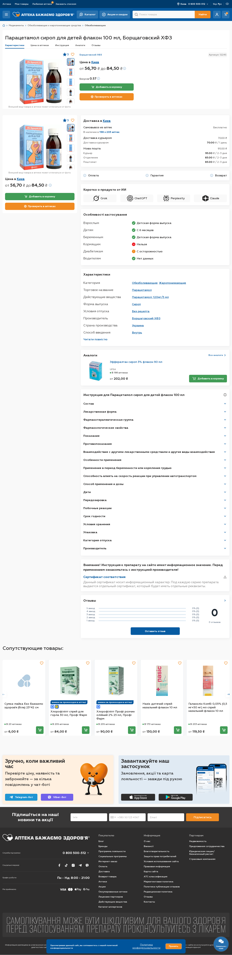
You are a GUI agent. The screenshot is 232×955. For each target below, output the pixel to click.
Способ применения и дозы (103, 484)
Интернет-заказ (107, 861)
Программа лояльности (112, 851)
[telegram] (80, 865)
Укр (215, 4)
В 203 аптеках (198, 724)
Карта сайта (151, 871)
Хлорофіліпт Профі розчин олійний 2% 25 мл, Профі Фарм (115, 715)
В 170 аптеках (152, 724)
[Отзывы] (225, 600)
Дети (87, 492)
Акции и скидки (117, 14)
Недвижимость (197, 841)
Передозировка (95, 500)
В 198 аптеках (120, 372)
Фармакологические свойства (105, 428)
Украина (138, 325)
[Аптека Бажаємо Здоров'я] (4, 25)
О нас (147, 841)
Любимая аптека (42, 3)
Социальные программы (112, 856)
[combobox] (112, 817)
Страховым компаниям (202, 859)
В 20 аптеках (14, 724)
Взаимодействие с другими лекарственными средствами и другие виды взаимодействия (149, 452)
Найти (203, 14)
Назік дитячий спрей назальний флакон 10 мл (160, 705)
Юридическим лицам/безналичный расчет (201, 853)
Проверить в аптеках (108, 96)
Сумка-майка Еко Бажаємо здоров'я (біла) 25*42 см (23, 705)
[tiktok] (66, 865)
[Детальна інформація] (84, 175)
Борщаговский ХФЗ (91, 54)
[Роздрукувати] (225, 395)
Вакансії (149, 846)
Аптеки (7, 4)
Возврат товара (107, 876)
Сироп (136, 304)
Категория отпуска (97, 540)
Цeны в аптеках (40, 45)
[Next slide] (228, 694)
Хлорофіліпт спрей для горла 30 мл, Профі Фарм (69, 713)
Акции (102, 886)
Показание (91, 436)
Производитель (94, 548)
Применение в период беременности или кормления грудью (127, 468)
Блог (101, 841)
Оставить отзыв (155, 631)
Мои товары (22, 4)
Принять (173, 946)
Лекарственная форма (100, 411)
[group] (41, 81)
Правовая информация (157, 866)
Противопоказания (97, 444)
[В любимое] (72, 54)
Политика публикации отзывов (162, 886)
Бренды (102, 846)
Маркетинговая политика (158, 881)
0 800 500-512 (196, 4)
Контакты (149, 901)
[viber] (87, 865)
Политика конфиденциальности (146, 946)
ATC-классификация (155, 876)
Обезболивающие (145, 283)
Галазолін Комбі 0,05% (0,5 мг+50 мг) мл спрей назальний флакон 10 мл (207, 707)
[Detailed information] (124, 68)
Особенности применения (102, 460)
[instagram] (73, 865)
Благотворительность (156, 851)
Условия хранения (96, 524)
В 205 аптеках (60, 724)
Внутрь (137, 332)
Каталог (90, 14)
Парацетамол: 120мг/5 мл (150, 297)
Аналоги (80, 45)
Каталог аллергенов (110, 907)
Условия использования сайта (161, 861)
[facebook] (59, 865)
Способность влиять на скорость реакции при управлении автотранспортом (139, 476)
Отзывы (96, 45)
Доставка (104, 871)
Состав (88, 403)
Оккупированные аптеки (112, 891)
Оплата (102, 866)
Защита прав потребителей (160, 856)
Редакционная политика (158, 891)
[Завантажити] (225, 577)
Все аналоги (215, 355)
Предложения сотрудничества (206, 846)
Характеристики (14, 45)
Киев (183, 4)
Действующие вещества (112, 901)
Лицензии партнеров (110, 896)
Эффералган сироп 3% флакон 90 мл (136, 362)
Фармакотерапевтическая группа (108, 419)
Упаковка (90, 532)
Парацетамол (142, 290)
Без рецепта (140, 311)
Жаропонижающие (172, 283)
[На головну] (46, 837)
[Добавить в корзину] (40, 730)
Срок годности (94, 516)
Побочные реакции (97, 508)
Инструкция (62, 45)
